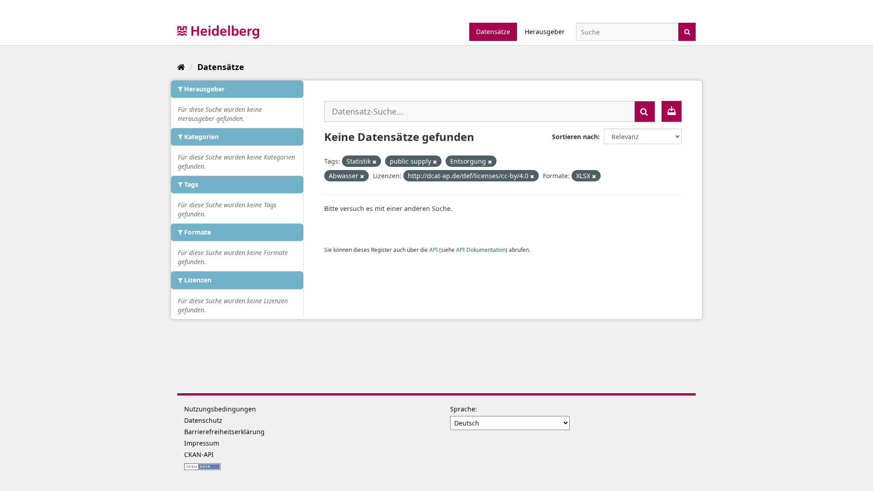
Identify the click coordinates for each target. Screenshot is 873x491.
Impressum (201, 443)
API (433, 249)
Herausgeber (545, 31)
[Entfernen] (374, 161)
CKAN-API (199, 454)
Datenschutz (203, 420)
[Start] (181, 66)
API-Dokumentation (481, 249)
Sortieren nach (575, 136)
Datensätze (493, 31)
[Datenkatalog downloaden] (672, 111)
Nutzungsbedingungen (220, 409)
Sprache (462, 409)
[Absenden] (687, 31)
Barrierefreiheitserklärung (224, 431)
